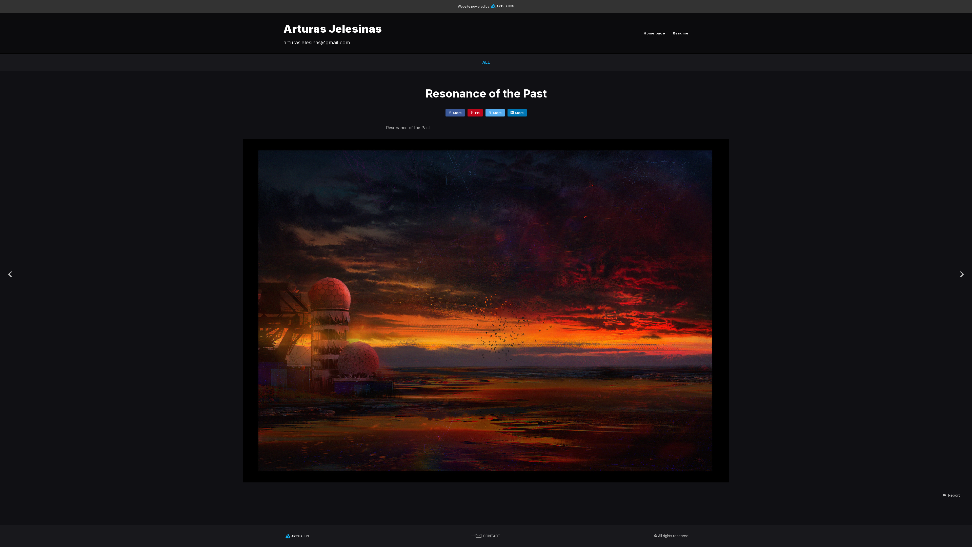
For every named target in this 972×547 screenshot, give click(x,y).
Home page (654, 33)
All (486, 62)
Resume (680, 33)
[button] (951, 495)
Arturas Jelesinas (333, 28)
